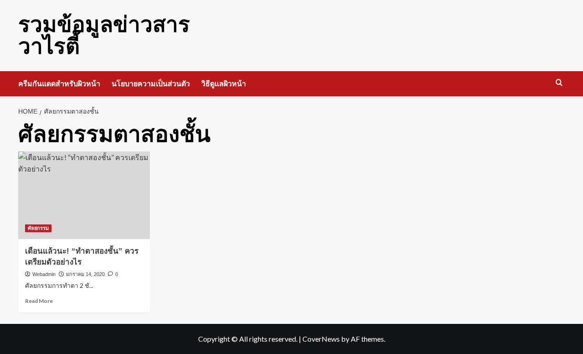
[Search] (559, 83)
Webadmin (44, 274)
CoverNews (321, 338)
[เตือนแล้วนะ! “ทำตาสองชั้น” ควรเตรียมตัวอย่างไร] (84, 195)
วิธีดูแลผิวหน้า (223, 84)
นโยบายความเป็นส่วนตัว (151, 84)
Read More (39, 300)
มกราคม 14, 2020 (85, 274)
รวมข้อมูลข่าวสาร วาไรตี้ (104, 35)
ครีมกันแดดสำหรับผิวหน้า (59, 84)
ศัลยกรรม (38, 228)
